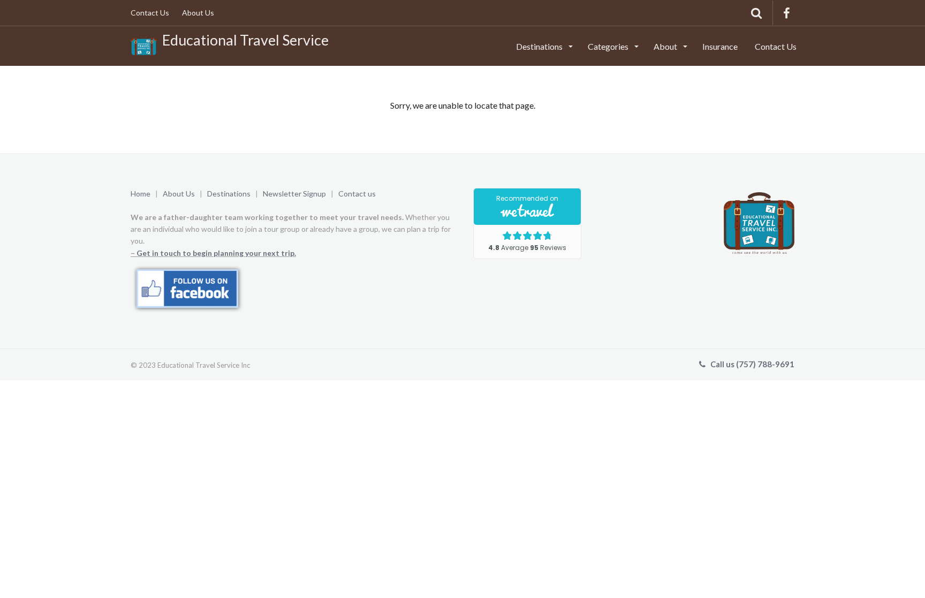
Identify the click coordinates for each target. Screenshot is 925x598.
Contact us (357, 193)
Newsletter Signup (295, 193)
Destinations (540, 46)
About (666, 46)
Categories (609, 46)
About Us (198, 12)
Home (140, 193)
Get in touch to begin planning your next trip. (216, 253)
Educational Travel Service (243, 40)
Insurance (720, 46)
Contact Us (150, 12)
